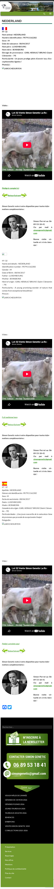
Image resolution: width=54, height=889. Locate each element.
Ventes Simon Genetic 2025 (17, 826)
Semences (9, 817)
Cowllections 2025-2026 (16, 830)
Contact (8, 878)
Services (8, 851)
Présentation (10, 847)
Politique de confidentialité (15, 869)
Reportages (9, 856)
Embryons (10, 822)
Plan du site (9, 873)
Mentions (8, 864)
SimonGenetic (6, 5)
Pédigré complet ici (10, 188)
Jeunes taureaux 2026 (15, 809)
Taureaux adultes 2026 (15, 813)
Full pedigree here (9, 417)
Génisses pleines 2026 (14, 804)
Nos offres (9, 860)
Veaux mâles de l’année (16, 795)
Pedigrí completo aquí (10, 643)
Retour (11, 195)
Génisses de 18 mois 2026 (16, 800)
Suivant (17, 195)
